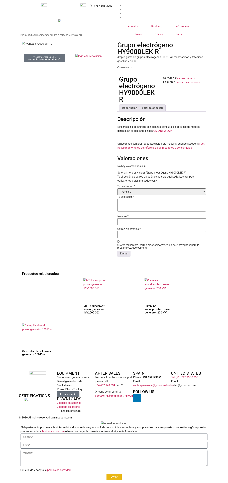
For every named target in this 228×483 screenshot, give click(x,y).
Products (156, 26)
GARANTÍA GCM (162, 130)
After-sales (182, 26)
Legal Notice (169, 417)
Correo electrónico (129, 229)
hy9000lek (180, 82)
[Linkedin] (137, 398)
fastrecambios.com (53, 431)
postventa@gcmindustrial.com (114, 395)
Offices (159, 34)
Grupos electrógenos (38, 35)
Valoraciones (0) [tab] (152, 108)
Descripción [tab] (129, 108)
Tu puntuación (126, 186)
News (138, 34)
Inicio (23, 35)
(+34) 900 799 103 (64, 5)
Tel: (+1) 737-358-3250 (184, 377)
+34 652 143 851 (105, 385)
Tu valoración (125, 197)
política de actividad (59, 469)
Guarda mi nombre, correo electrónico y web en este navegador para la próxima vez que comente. (158, 246)
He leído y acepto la (47, 469)
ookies (205, 417)
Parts (179, 34)
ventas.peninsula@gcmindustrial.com (154, 385)
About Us (133, 26)
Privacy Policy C (190, 417)
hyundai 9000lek (193, 82)
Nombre (123, 216)
